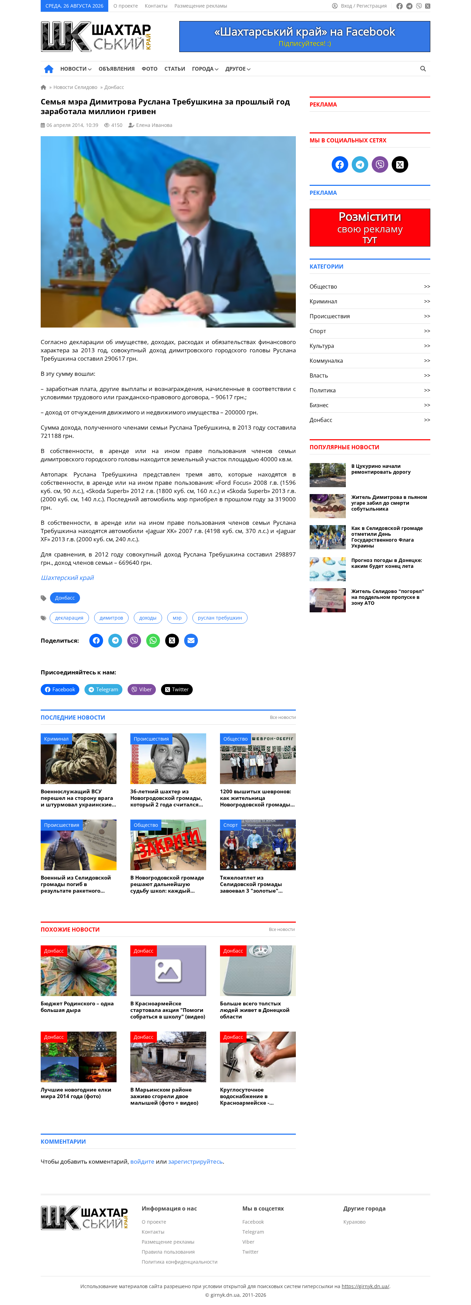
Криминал (56, 738)
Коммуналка (370, 360)
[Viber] (134, 641)
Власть (370, 375)
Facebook (253, 1221)
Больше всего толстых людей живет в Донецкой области (255, 1010)
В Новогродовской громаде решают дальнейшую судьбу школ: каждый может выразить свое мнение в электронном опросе (167, 884)
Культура (370, 346)
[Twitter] (172, 641)
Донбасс (65, 597)
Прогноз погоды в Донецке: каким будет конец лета (386, 563)
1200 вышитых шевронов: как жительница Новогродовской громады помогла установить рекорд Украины (255, 798)
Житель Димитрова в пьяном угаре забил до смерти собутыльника (389, 503)
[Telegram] (115, 641)
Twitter (250, 1251)
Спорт (230, 825)
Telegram (253, 1231)
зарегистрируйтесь (195, 1161)
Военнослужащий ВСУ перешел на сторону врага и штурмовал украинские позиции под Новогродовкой (77, 798)
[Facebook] (96, 641)
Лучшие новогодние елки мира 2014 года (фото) (76, 1093)
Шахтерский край (67, 577)
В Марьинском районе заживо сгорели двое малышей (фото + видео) (164, 1096)
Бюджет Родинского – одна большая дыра (77, 1006)
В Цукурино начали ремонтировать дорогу (381, 469)
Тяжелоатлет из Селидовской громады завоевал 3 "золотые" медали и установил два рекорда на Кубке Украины (257, 884)
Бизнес (370, 405)
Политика (370, 390)
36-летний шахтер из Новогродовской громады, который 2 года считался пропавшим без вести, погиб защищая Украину (166, 798)
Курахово (354, 1221)
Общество (235, 738)
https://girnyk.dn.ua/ (365, 1286)
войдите (142, 1161)
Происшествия (151, 738)
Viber (248, 1241)
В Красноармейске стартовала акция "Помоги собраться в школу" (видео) (167, 1010)
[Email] (191, 641)
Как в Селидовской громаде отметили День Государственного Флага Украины (387, 537)
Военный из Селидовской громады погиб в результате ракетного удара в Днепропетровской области (78, 884)
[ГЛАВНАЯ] (48, 69)
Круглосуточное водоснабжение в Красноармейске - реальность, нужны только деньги (256, 1096)
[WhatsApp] (153, 641)
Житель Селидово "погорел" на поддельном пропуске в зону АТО (387, 597)
